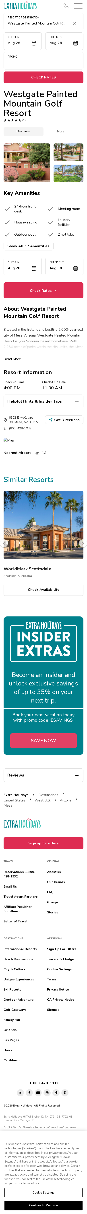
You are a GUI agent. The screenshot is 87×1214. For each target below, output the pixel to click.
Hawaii (9, 1050)
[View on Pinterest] (64, 1092)
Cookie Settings (44, 1193)
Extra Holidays (16, 794)
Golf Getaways (15, 1010)
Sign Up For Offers (61, 949)
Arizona (65, 800)
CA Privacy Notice (60, 1000)
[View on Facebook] (29, 1092)
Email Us (10, 886)
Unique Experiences (19, 979)
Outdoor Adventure (18, 1000)
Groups (52, 902)
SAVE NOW (43, 741)
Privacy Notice (58, 989)
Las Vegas (11, 1040)
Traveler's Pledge (60, 959)
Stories (52, 912)
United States (14, 800)
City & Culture (14, 969)
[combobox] (39, 23)
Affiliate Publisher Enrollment (18, 909)
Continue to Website (43, 1205)
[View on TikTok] (56, 1092)
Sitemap (53, 1010)
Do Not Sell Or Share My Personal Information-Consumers (40, 1127)
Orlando (10, 1030)
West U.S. (43, 800)
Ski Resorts (12, 989)
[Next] (83, 543)
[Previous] (4, 543)
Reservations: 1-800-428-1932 (19, 874)
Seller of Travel (15, 921)
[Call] (66, 5)
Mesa (8, 805)
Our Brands (56, 882)
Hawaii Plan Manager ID (19, 1120)
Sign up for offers (43, 843)
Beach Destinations (18, 959)
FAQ (50, 892)
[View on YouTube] (38, 1092)
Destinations (48, 794)
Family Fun (12, 1020)
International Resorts (20, 949)
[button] (77, 6)
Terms (51, 979)
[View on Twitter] (20, 1092)
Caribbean (12, 1060)
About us (54, 872)
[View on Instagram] (47, 1092)
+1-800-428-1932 (43, 1083)
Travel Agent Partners (20, 897)
